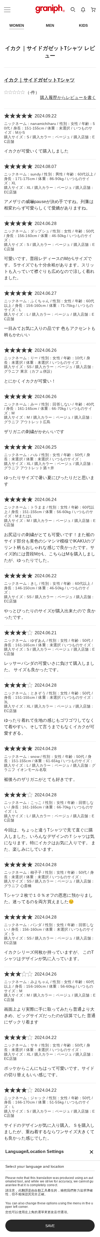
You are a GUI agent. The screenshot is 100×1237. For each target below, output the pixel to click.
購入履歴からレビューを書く (68, 97)
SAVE (50, 1226)
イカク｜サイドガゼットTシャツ (39, 80)
